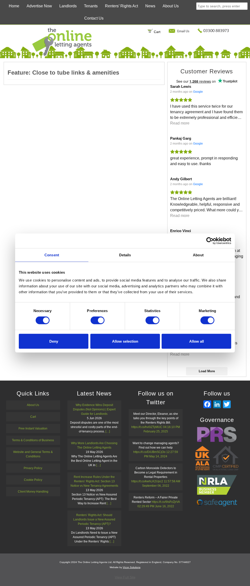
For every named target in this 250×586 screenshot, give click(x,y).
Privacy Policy (33, 468)
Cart (156, 32)
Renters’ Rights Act (121, 6)
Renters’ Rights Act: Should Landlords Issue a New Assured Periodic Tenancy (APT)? (94, 519)
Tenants (91, 6)
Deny (53, 341)
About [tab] (198, 255)
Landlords (68, 6)
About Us (171, 6)
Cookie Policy (33, 480)
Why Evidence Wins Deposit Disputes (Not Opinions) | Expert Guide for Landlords (94, 409)
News (150, 6)
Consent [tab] (51, 255)
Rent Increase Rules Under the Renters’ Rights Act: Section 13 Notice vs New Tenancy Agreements (94, 481)
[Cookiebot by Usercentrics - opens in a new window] (209, 241)
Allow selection (125, 341)
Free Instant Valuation (33, 428)
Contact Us (94, 18)
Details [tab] (125, 255)
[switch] (97, 320)
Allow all (196, 341)
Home (14, 6)
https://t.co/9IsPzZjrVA (166, 502)
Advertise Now (39, 6)
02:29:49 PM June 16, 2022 (155, 506)
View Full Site (125, 577)
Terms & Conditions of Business (33, 440)
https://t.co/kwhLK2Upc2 (147, 481)
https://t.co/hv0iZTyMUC (146, 427)
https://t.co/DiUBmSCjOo (149, 452)
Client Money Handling (33, 491)
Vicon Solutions (131, 567)
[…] (107, 431)
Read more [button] (179, 123)
